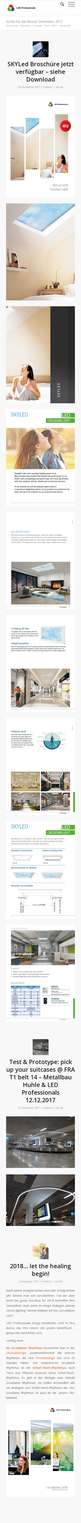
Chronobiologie (16, 1353)
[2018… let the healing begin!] (41, 1251)
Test (47, 25)
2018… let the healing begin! (40, 1270)
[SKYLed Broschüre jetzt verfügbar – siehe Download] (41, 49)
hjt (61, 87)
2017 (54, 25)
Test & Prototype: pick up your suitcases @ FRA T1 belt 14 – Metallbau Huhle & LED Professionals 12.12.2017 (40, 1081)
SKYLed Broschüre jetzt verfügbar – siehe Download (40, 71)
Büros (48, 87)
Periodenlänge (45, 1358)
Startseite (25, 25)
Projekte (37, 25)
